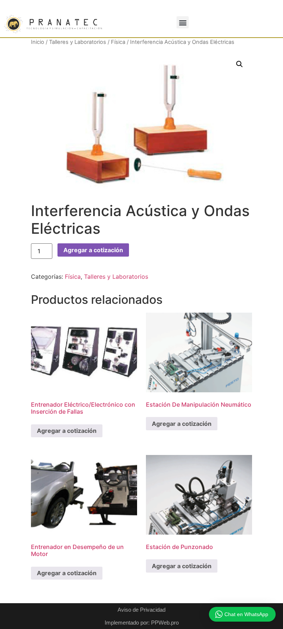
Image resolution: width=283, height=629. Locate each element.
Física (118, 42)
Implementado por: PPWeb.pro (142, 622)
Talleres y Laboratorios (77, 42)
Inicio (37, 42)
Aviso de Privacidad (141, 610)
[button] (183, 22)
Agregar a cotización (93, 250)
